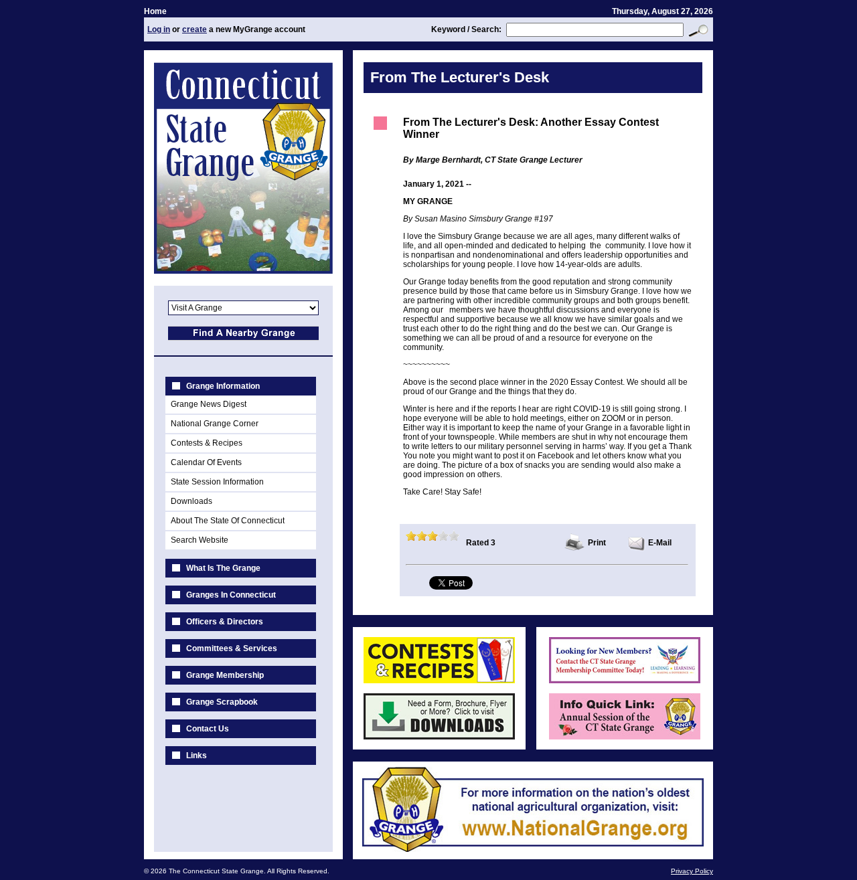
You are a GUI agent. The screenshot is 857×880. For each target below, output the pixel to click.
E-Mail (660, 543)
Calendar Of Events (206, 462)
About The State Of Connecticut (228, 520)
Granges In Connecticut (231, 595)
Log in (158, 29)
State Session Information (217, 482)
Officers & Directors (224, 621)
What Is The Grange (223, 568)
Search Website (199, 540)
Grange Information (223, 386)
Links (196, 755)
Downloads (191, 501)
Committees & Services (231, 648)
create (194, 29)
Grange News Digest (208, 404)
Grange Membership (225, 675)
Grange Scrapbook (222, 702)
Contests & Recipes (206, 443)
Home (155, 11)
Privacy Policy (692, 871)
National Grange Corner (214, 423)
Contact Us (207, 728)
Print (597, 543)
